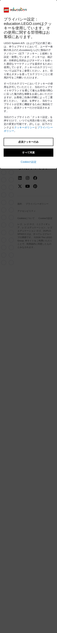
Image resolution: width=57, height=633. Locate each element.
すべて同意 (28, 152)
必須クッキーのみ (28, 142)
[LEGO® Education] (15, 10)
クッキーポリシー (24, 127)
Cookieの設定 (28, 162)
